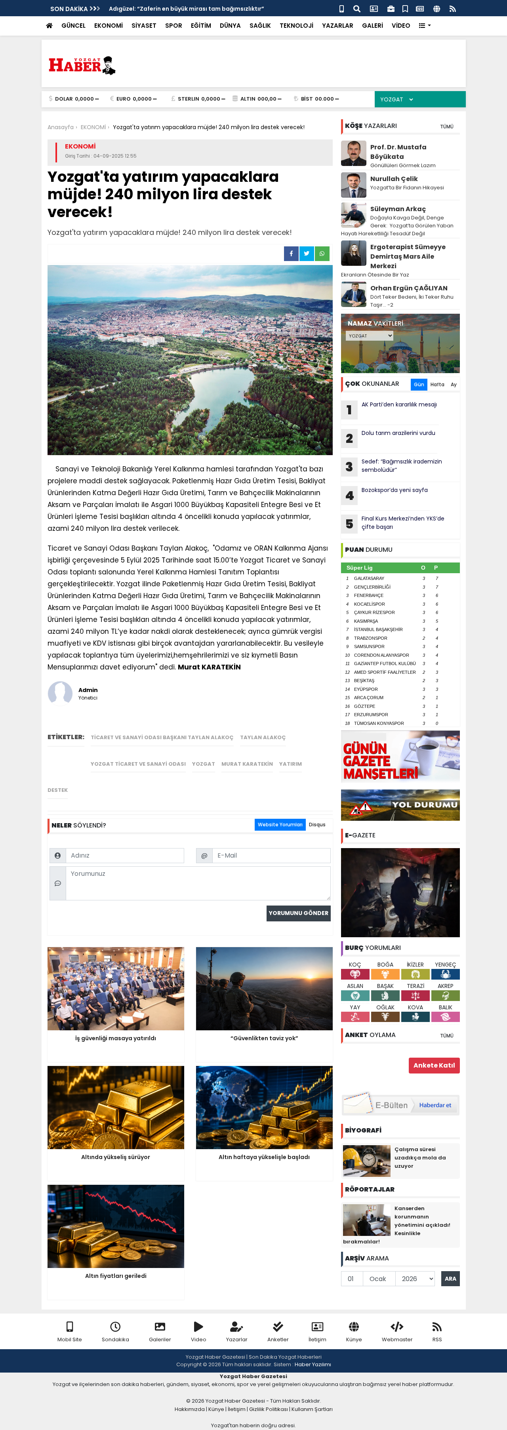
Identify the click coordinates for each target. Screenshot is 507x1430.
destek (58, 790)
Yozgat (203, 764)
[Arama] (356, 8)
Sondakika (115, 1339)
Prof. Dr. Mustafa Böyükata (398, 152)
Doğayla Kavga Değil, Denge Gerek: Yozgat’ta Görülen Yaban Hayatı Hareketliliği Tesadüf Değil (397, 225)
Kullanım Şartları (312, 1409)
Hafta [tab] (437, 384)
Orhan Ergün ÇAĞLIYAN (409, 288)
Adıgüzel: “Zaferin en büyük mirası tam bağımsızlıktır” (186, 9)
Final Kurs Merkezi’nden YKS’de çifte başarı (394, 524)
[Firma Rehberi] (390, 8)
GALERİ (372, 25)
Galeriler (160, 1339)
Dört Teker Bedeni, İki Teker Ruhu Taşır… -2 (412, 301)
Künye (354, 1339)
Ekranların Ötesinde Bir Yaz (375, 274)
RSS (437, 1339)
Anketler (278, 1339)
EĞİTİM (201, 25)
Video (198, 1339)
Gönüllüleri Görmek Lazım (403, 165)
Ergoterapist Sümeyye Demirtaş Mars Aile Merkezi (408, 256)
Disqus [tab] (317, 824)
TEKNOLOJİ (296, 25)
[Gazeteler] (420, 8)
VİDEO (401, 25)
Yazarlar (237, 1339)
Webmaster (397, 1339)
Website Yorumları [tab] (280, 824)
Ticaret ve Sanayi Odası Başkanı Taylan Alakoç (162, 737)
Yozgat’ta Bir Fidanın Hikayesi (407, 187)
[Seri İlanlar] (405, 8)
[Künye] (436, 8)
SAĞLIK (260, 25)
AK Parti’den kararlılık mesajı (392, 409)
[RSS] (453, 8)
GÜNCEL (73, 25)
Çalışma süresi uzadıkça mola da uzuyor (420, 1158)
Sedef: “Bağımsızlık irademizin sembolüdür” (393, 467)
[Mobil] (341, 8)
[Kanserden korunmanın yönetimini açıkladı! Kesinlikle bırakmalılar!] (367, 1220)
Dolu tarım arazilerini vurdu (390, 438)
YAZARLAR (337, 25)
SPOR (173, 25)
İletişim (317, 1339)
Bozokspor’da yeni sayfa (386, 495)
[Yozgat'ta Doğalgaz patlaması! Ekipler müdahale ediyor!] (400, 892)
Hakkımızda (190, 1409)
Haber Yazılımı (313, 1364)
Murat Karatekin (247, 764)
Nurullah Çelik (394, 178)
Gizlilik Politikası (268, 1409)
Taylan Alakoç (263, 737)
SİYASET (144, 25)
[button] (425, 26)
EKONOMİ (108, 25)
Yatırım (290, 764)
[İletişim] (374, 8)
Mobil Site (69, 1339)
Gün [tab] (419, 384)
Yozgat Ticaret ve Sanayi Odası (138, 764)
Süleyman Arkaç (398, 209)
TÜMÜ (447, 126)
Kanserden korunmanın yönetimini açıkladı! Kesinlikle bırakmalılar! (396, 1225)
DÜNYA (230, 25)
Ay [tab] (454, 384)
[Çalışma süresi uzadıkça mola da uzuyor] (367, 1161)
